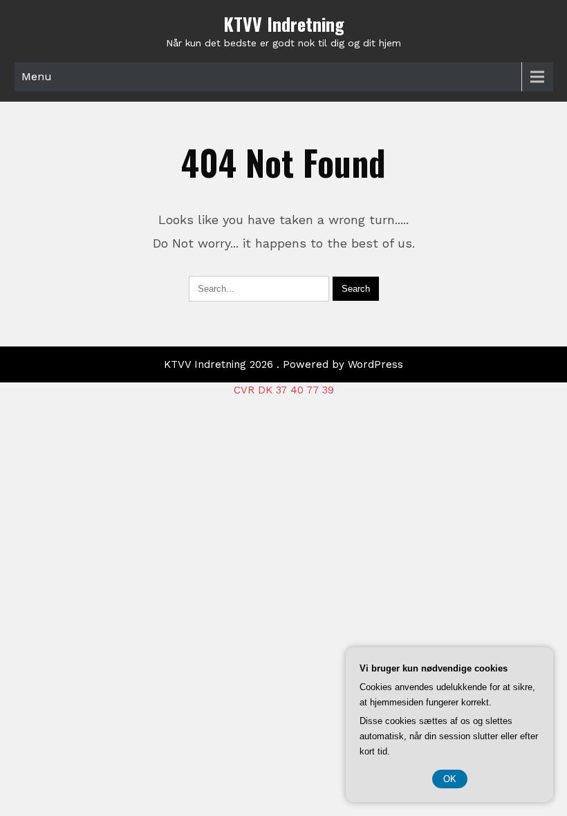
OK (449, 779)
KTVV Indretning (283, 23)
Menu (36, 76)
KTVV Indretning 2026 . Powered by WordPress (283, 364)
